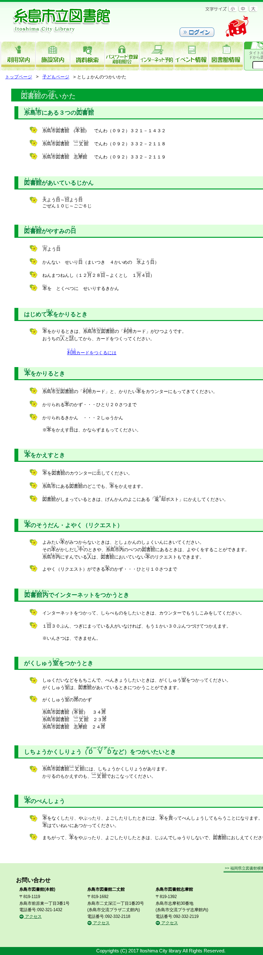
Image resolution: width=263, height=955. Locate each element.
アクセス (33, 916)
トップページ (18, 77)
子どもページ (55, 77)
